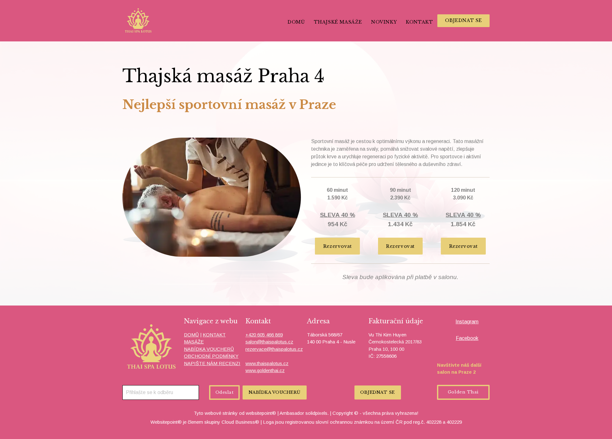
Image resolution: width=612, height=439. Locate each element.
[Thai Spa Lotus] (138, 21)
